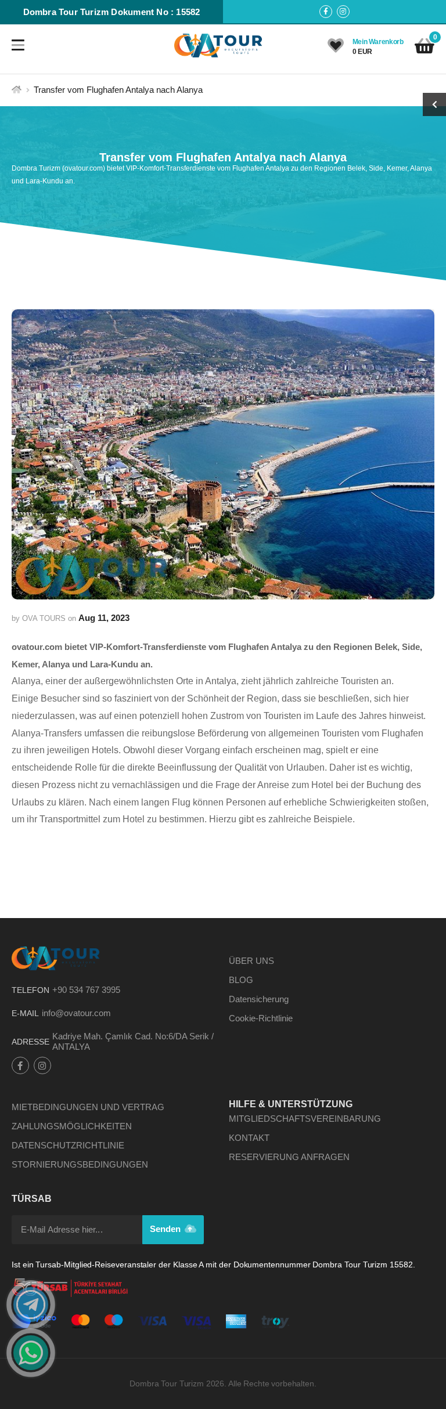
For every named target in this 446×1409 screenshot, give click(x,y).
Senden (167, 1229)
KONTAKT (249, 1138)
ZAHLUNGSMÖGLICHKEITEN (72, 1126)
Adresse (30, 1041)
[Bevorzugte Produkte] (336, 46)
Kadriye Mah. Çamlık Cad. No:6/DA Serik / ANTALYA (133, 1041)
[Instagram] (343, 11)
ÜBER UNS (251, 961)
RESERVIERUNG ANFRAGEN (289, 1157)
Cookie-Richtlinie (261, 1018)
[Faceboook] (325, 11)
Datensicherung (259, 999)
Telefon (30, 990)
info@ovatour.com (76, 1013)
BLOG (241, 980)
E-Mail (25, 1013)
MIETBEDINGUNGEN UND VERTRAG (88, 1107)
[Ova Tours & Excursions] (219, 45)
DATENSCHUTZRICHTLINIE (68, 1145)
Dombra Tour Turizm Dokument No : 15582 (111, 12)
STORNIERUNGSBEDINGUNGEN (80, 1164)
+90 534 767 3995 (86, 990)
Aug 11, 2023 (104, 618)
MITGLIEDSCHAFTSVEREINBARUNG (305, 1118)
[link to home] (16, 90)
